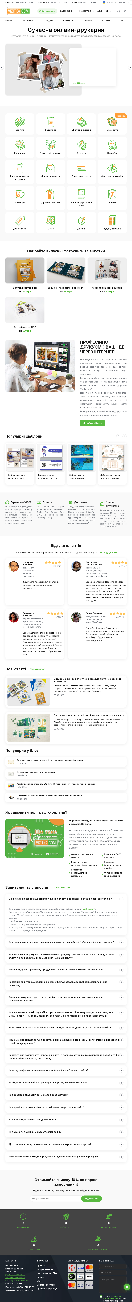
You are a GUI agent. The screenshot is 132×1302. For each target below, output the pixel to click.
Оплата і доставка (46, 1284)
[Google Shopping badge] (29, 25)
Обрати (81, 77)
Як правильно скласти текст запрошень (36, 772)
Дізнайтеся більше (92, 423)
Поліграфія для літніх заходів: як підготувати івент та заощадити (89, 715)
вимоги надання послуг (112, 1297)
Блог (39, 1281)
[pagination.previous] (118, 436)
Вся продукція (48, 11)
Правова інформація (47, 1288)
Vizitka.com (89, 909)
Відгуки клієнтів (45, 1269)
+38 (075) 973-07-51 (24, 1291)
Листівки (88, 20)
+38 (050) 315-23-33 (57, 3)
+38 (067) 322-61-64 (25, 3)
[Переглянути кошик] (125, 11)
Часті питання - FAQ (47, 1273)
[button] (34, 848)
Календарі (68, 20)
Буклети (106, 20)
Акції (99, 11)
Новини (40, 1277)
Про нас (41, 1265)
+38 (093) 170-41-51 (87, 3)
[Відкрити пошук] (118, 11)
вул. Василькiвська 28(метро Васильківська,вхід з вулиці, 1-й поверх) (16, 1278)
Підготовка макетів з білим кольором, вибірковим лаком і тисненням (50, 796)
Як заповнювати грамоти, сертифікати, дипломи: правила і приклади (50, 760)
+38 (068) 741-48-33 (24, 1287)
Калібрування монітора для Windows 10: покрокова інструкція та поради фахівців (56, 784)
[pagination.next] (124, 436)
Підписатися (91, 1198)
